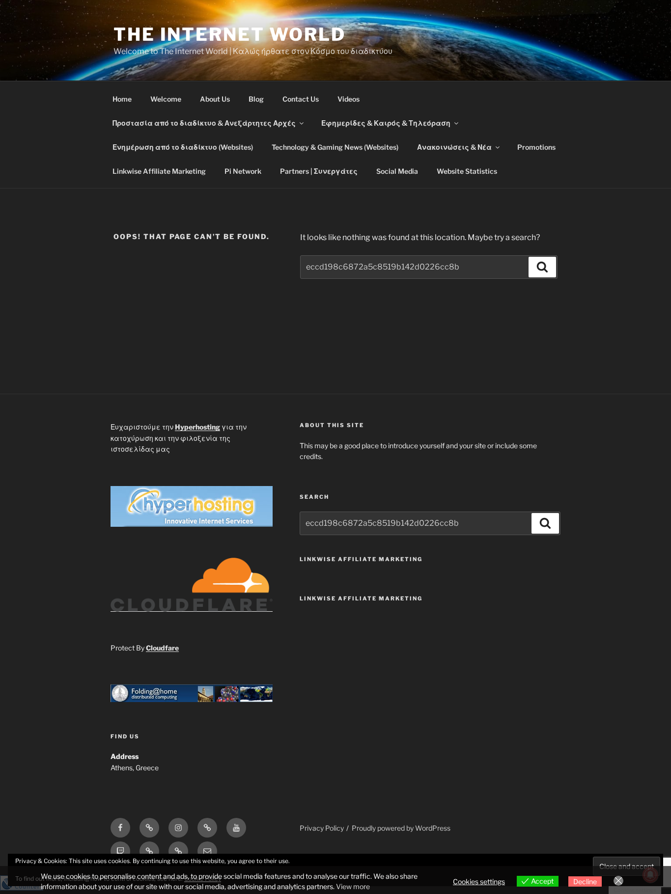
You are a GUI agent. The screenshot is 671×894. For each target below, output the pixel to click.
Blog (256, 99)
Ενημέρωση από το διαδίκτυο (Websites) (182, 147)
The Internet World (229, 34)
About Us (215, 99)
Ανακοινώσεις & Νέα (454, 147)
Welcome (165, 99)
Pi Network (242, 171)
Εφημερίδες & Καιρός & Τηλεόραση (385, 123)
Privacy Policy (322, 828)
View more (353, 886)
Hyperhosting (197, 427)
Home (122, 99)
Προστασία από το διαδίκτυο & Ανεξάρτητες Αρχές (204, 123)
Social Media (397, 171)
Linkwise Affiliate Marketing (159, 171)
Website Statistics (467, 171)
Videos (348, 99)
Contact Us (300, 99)
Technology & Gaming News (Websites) (335, 147)
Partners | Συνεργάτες (319, 171)
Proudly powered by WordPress (401, 828)
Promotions (536, 147)
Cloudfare (162, 648)
